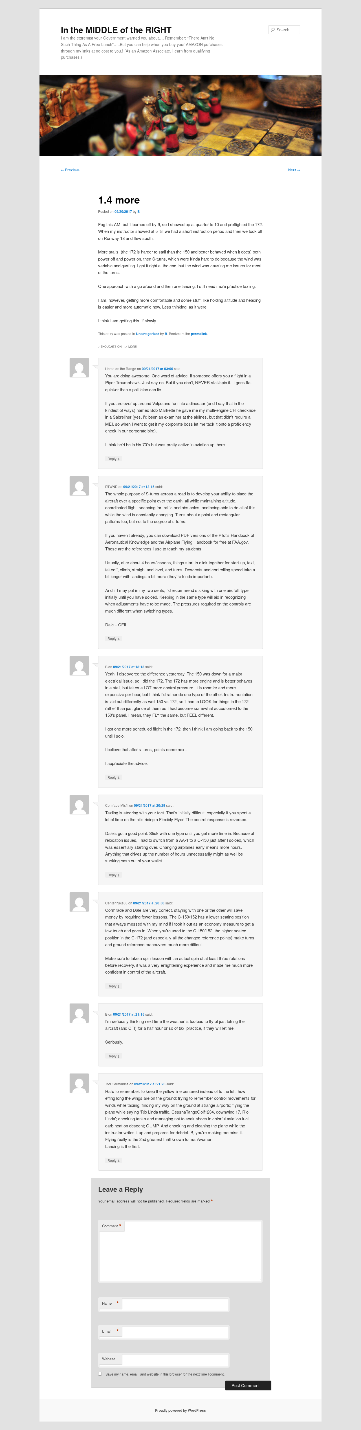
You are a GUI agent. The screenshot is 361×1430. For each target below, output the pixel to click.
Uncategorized (147, 333)
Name (110, 1303)
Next (294, 169)
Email (110, 1331)
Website (108, 1358)
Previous (70, 169)
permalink (199, 333)
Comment (112, 1225)
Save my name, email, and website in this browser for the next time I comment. (164, 1374)
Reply (113, 458)
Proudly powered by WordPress (180, 1410)
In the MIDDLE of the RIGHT (116, 29)
